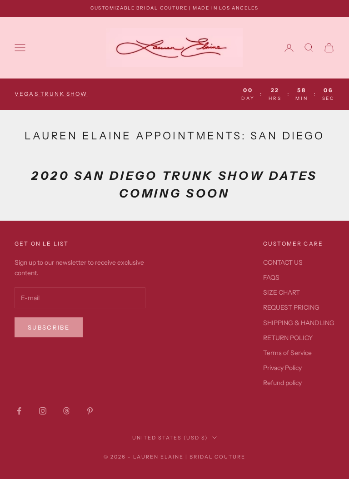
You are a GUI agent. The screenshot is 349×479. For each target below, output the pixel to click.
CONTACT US (283, 262)
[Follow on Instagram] (42, 410)
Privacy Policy (282, 368)
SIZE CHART (281, 292)
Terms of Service (287, 353)
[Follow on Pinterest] (90, 410)
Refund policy (282, 383)
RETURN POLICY (288, 338)
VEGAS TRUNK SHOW (51, 93)
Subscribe (49, 327)
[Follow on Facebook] (19, 410)
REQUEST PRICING (291, 307)
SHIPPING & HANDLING (298, 323)
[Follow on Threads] (66, 410)
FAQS (271, 277)
